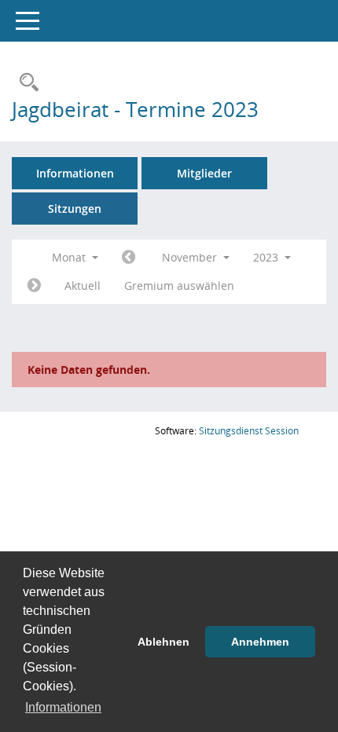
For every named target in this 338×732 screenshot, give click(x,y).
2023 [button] (267, 257)
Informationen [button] (63, 707)
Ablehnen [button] (163, 641)
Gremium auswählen (179, 285)
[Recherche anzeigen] (25, 83)
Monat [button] (70, 257)
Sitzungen (74, 208)
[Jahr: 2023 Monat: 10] (128, 257)
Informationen (75, 173)
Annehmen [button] (260, 641)
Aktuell (82, 285)
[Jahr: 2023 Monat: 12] (34, 286)
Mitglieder (204, 173)
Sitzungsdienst (249, 430)
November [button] (191, 257)
